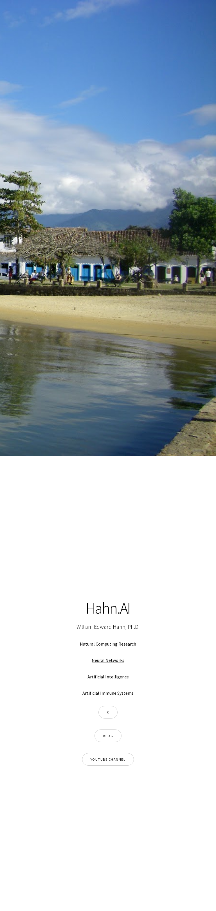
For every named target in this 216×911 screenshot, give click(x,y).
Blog (108, 736)
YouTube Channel (108, 759)
